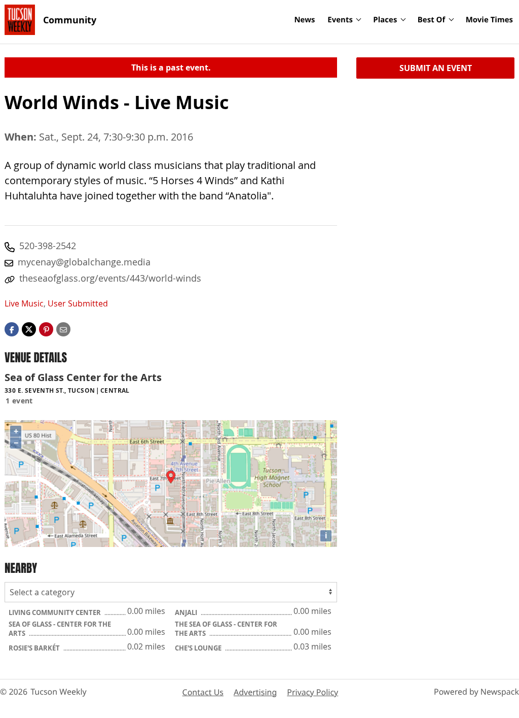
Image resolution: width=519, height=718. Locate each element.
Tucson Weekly (58, 691)
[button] (46, 328)
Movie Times (489, 20)
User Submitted (78, 303)
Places (385, 20)
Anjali (187, 612)
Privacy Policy (312, 692)
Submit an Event (435, 68)
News (304, 20)
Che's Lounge (199, 648)
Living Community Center (55, 612)
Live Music (24, 303)
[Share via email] (63, 328)
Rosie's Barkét (35, 648)
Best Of (432, 20)
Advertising (255, 692)
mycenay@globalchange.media (84, 262)
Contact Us (203, 692)
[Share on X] (29, 328)
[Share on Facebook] (12, 328)
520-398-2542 (47, 246)
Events (340, 20)
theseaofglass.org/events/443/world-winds (110, 278)
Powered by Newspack (476, 691)
